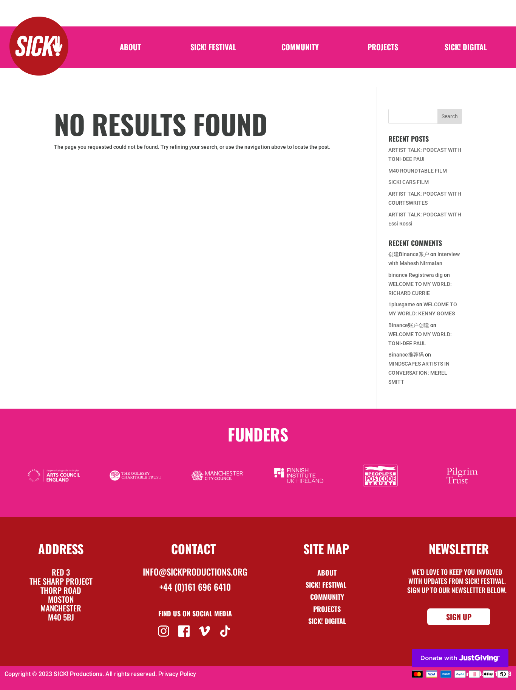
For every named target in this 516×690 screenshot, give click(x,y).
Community (300, 48)
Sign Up (458, 616)
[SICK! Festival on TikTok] (226, 630)
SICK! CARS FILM (408, 182)
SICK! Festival (213, 48)
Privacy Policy (177, 674)
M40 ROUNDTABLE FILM (417, 171)
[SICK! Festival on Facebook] (185, 630)
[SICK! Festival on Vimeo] (205, 630)
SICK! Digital (466, 48)
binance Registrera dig (415, 275)
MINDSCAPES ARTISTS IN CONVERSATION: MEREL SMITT (419, 373)
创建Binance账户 (408, 254)
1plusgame (401, 304)
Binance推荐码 (406, 355)
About (130, 48)
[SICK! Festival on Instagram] (164, 630)
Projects (383, 48)
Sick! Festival (327, 585)
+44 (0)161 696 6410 (195, 586)
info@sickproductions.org (195, 571)
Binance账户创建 (408, 325)
